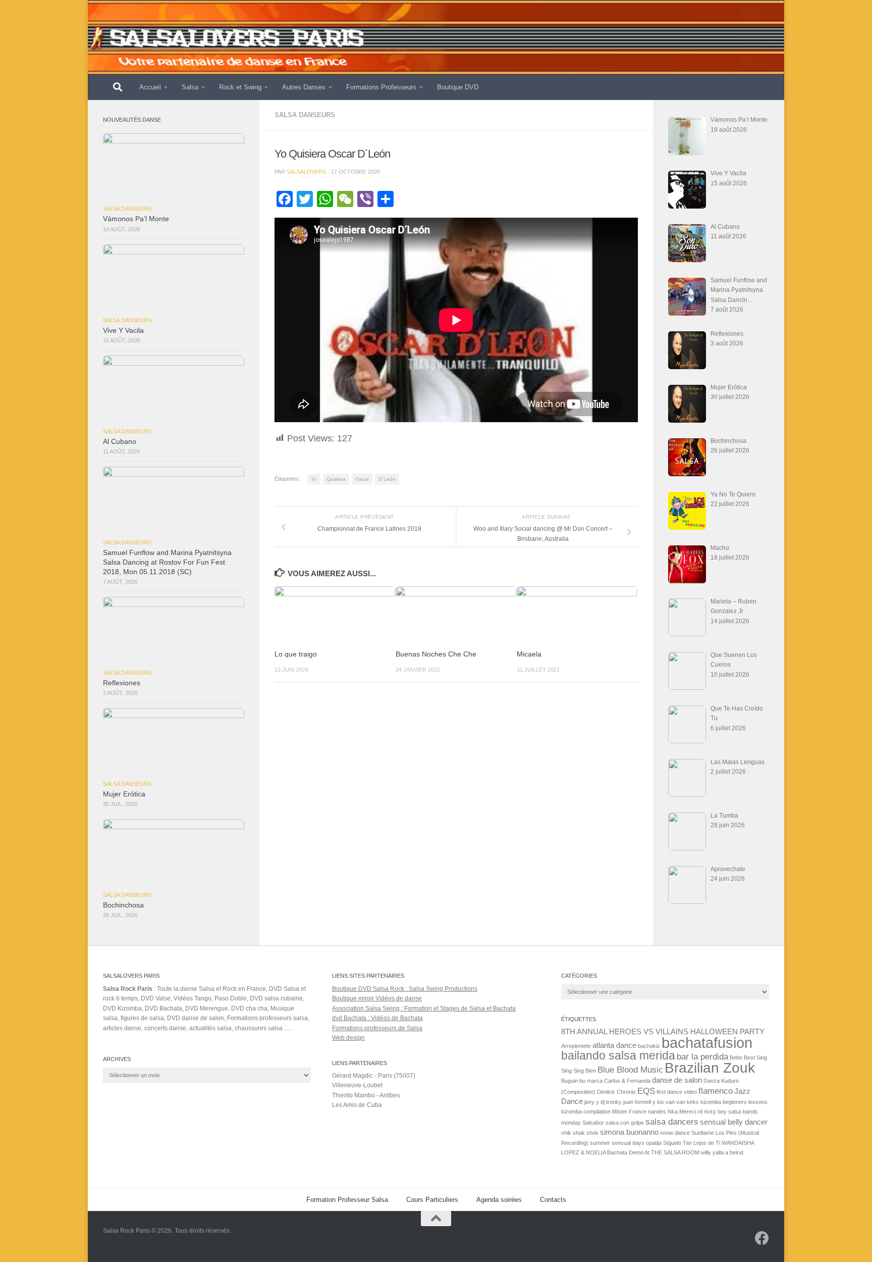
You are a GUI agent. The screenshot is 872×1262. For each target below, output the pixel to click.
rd (699, 1111)
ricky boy (715, 1111)
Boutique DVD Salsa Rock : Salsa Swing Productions (404, 988)
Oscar (362, 479)
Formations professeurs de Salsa (377, 1028)
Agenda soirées (499, 1199)
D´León (387, 479)
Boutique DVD (457, 87)
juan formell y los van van (654, 1102)
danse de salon (677, 1080)
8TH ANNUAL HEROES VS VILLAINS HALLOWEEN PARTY (663, 1032)
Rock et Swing (240, 87)
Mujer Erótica (124, 794)
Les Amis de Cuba (357, 1104)
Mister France (629, 1111)
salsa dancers (671, 1122)
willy (706, 1152)
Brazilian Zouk (710, 1068)
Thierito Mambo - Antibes (366, 1095)
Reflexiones (121, 683)
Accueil (150, 87)
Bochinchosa (123, 905)
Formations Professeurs (381, 87)
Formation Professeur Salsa (347, 1199)
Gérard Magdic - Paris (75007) (373, 1075)
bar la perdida (702, 1056)
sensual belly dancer (734, 1122)
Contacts (553, 1199)
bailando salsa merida (618, 1055)
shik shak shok (579, 1133)
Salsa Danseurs (305, 115)
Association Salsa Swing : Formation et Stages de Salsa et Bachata (424, 1008)
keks (693, 1102)
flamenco (715, 1091)
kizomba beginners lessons (734, 1102)
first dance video (677, 1092)
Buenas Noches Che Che (436, 654)
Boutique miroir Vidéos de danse (377, 998)
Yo (314, 479)
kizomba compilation (586, 1111)
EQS (646, 1091)
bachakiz (649, 1046)
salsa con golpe (625, 1123)
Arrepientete (576, 1046)
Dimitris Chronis (616, 1092)
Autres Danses (303, 87)
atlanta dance (614, 1045)
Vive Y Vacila (123, 330)
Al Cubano (119, 441)
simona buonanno (629, 1132)
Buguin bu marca (582, 1081)
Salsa (190, 87)
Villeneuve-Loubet (357, 1085)
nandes (657, 1111)
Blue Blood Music (630, 1070)
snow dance (675, 1133)
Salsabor (593, 1123)
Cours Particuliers (432, 1199)
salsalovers (306, 172)
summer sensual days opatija (626, 1143)
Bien (590, 1071)
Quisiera (336, 479)
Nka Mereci (682, 1111)
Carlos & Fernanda (627, 1081)
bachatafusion (707, 1042)
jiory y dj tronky (603, 1102)
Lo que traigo (296, 654)
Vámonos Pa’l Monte (136, 219)
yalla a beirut (728, 1152)
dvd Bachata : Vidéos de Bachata (377, 1018)
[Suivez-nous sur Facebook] (762, 1238)
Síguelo (672, 1143)
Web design (348, 1037)
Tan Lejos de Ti (701, 1143)
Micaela (529, 654)
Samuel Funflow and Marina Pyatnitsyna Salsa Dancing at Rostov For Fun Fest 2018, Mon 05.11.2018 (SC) (167, 562)
